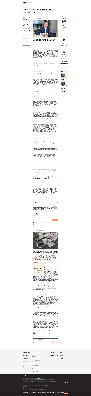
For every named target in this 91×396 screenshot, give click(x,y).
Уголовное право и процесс (46, 230)
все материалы (64, 91)
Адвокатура (39, 18)
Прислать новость (55, 342)
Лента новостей (25, 9)
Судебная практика (40, 230)
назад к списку (36, 213)
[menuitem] (24, 6)
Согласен (66, 393)
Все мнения (64, 66)
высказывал (52, 177)
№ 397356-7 (43, 365)
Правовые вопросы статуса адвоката (45, 18)
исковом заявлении (38, 63)
